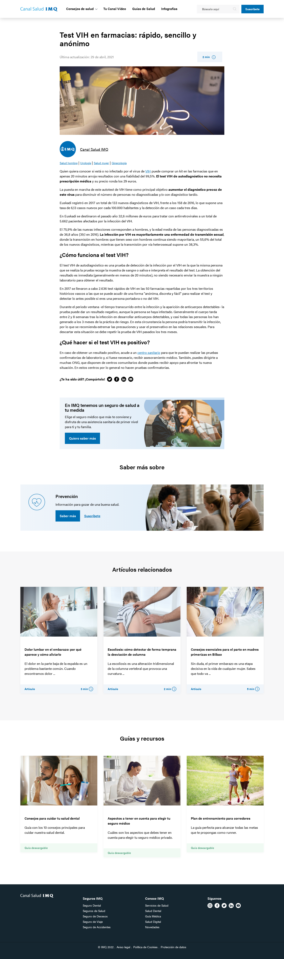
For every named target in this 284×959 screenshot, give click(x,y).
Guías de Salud (143, 8)
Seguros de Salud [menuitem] (94, 911)
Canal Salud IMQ (94, 149)
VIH (148, 171)
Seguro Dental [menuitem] (92, 905)
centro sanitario (148, 352)
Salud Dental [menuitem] (153, 911)
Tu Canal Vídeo (114, 8)
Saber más (68, 515)
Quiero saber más (82, 438)
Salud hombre (69, 163)
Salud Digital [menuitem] (153, 921)
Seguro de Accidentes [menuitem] (97, 927)
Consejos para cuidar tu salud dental (52, 818)
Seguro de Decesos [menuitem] (95, 916)
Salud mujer (101, 163)
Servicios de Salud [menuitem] (156, 905)
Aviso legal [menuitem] (123, 947)
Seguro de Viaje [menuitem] (93, 921)
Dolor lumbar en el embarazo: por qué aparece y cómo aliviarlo (53, 652)
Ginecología (119, 163)
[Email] (130, 379)
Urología (85, 163)
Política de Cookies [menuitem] (145, 947)
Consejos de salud (80, 8)
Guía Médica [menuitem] (153, 916)
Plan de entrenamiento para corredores (220, 818)
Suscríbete (252, 9)
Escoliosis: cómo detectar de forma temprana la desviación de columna (142, 652)
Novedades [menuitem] (152, 927)
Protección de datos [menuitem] (173, 947)
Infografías (169, 8)
